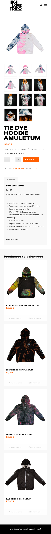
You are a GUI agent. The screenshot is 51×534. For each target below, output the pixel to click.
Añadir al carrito (31, 159)
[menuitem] (39, 5)
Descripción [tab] (11, 179)
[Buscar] (39, 5)
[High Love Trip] (21, 5)
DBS (38, 529)
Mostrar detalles (35, 318)
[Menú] (45, 5)
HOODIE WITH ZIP (17, 168)
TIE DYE (34, 168)
